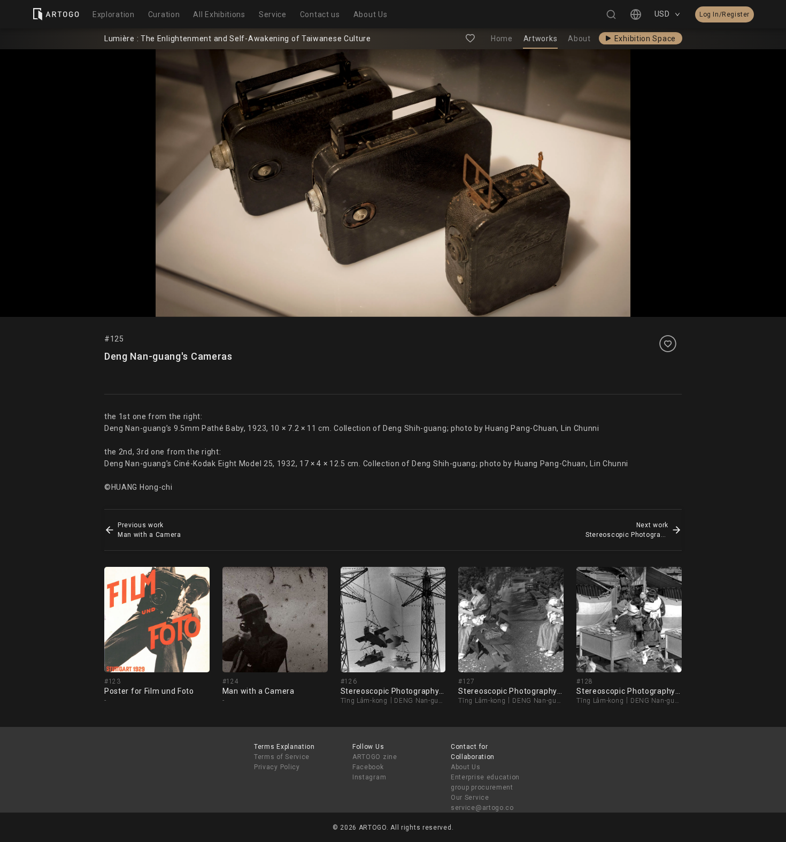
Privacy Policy (277, 767)
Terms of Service (282, 757)
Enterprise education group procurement (485, 782)
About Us (466, 767)
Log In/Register (724, 14)
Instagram (369, 777)
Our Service (470, 797)
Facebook (368, 767)
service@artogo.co (482, 807)
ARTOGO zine (374, 757)
